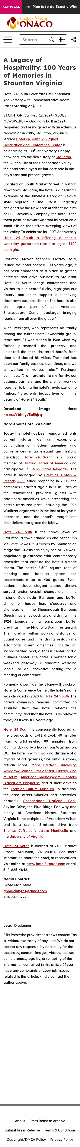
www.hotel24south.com (46, 864)
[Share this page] (74, 39)
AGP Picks (11, 7)
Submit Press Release (22, 1130)
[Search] (52, 39)
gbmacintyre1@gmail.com (25, 891)
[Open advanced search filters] (62, 39)
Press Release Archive (47, 1121)
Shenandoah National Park (49, 801)
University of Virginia (27, 836)
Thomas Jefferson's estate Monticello (35, 830)
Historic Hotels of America (45, 463)
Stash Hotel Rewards (49, 469)
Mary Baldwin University (53, 765)
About (20, 1121)
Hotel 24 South (37, 457)
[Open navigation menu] (7, 39)
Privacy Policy (61, 1139)
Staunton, (64, 157)
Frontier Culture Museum (32, 789)
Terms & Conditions (59, 1130)
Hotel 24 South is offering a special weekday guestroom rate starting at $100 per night (40, 244)
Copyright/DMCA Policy (26, 1139)
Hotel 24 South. (57, 696)
